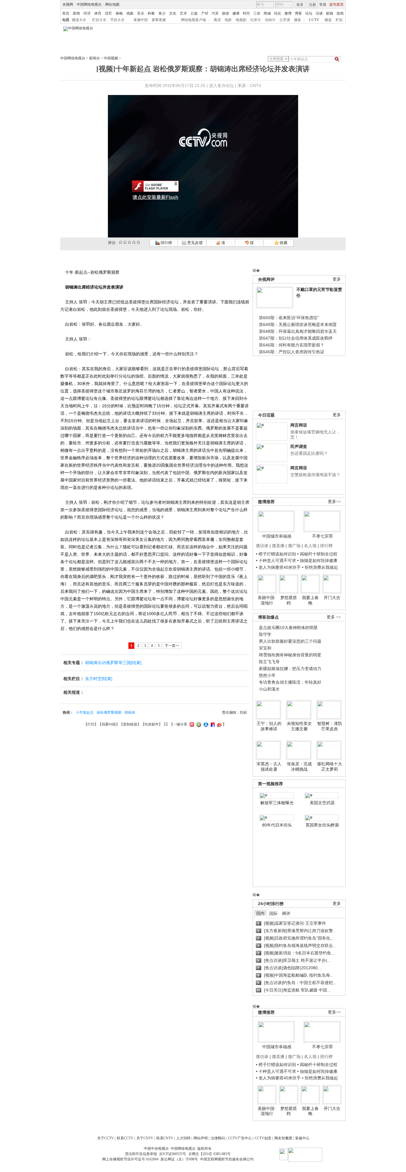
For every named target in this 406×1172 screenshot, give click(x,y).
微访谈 (262, 545)
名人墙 (310, 545)
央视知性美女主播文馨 (299, 726)
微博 (288, 13)
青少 (162, 13)
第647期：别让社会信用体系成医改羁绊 (296, 338)
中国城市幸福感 (276, 536)
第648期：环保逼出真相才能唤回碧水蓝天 (298, 331)
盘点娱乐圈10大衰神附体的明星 (288, 627)
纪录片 (255, 20)
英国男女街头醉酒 (322, 825)
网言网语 (298, 425)
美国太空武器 (322, 802)
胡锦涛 (130, 712)
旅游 (225, 13)
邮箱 (329, 13)
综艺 (108, 13)
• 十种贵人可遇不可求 (276, 560)
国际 (273, 913)
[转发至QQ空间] (198, 724)
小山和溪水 (269, 689)
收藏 (283, 242)
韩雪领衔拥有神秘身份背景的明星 (290, 654)
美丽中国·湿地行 (267, 600)
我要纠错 (109, 724)
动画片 (270, 20)
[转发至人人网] (205, 724)
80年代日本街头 (277, 825)
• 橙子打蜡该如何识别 (276, 554)
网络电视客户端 (193, 20)
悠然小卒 (267, 675)
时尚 (246, 13)
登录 (299, 5)
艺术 (183, 13)
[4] (125, 242)
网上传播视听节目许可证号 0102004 (130, 1159)
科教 (151, 13)
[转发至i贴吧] (212, 724)
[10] (138, 242)
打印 (91, 724)
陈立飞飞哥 (269, 661)
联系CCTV (125, 1138)
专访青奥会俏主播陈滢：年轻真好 (290, 682)
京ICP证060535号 (172, 1154)
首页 (65, 13)
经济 (87, 13)
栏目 (339, 20)
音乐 (140, 13)
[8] (134, 242)
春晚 (119, 13)
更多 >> (334, 617)
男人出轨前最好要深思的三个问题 (290, 641)
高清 (217, 20)
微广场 (294, 545)
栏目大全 (99, 20)
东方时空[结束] (98, 678)
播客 (297, 20)
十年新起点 (85, 712)
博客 (298, 13)
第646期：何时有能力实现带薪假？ (291, 345)
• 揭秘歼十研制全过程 (317, 554)
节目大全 (117, 20)
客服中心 (302, 1138)
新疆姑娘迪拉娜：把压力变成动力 (290, 668)
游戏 (340, 13)
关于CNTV (144, 1138)
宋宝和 (265, 648)
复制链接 (130, 724)
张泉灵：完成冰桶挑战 (299, 766)
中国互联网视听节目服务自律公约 (227, 1159)
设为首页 (336, 4)
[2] (120, 242)
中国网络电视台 (89, 4)
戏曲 (129, 13)
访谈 (319, 13)
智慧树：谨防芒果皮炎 (329, 726)
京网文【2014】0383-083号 (209, 1154)
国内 (260, 913)
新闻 (76, 13)
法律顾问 (218, 1138)
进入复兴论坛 (221, 85)
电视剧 (241, 20)
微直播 (278, 545)
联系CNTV (164, 1138)
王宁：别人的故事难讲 (268, 726)
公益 (194, 13)
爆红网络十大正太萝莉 (329, 766)
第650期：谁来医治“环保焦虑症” (289, 317)
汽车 (215, 13)
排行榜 (166, 242)
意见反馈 (194, 242)
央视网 (67, 4)
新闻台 (94, 58)
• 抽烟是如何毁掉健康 (317, 560)
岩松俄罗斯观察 (109, 712)
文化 (172, 13)
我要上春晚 (310, 600)
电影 (228, 20)
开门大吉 (332, 597)
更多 (337, 279)
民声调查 (298, 446)
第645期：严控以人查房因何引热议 (291, 351)
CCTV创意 (263, 1138)
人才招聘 (183, 1138)
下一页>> (172, 646)
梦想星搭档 (288, 600)
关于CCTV (105, 1138)
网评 (286, 913)
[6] (129, 242)
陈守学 (265, 634)
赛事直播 (159, 20)
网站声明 (200, 1138)
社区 (277, 13)
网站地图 (112, 4)
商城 (267, 13)
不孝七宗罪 (322, 536)
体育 (97, 13)
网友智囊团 (283, 1138)
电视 (65, 20)
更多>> (334, 501)
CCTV (314, 20)
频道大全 (79, 20)
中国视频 (111, 58)
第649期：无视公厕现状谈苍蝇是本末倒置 (298, 324)
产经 (204, 13)
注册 (312, 5)
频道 (328, 20)
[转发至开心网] (191, 724)
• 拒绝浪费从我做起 (320, 567)
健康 (236, 13)
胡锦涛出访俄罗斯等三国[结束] (113, 662)
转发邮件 (151, 724)
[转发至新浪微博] (218, 724)
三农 (256, 13)
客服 (322, 4)
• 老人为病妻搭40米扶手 (278, 567)
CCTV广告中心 (240, 1138)
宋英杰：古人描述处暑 (268, 766)
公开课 (284, 20)
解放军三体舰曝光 (277, 802)
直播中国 (140, 20)
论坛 (308, 13)
